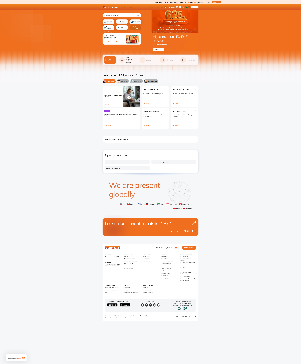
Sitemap (127, 317)
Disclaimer (135, 315)
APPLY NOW (216, 2)
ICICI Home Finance (185, 276)
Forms (106, 292)
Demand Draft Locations (111, 290)
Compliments (127, 287)
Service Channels (165, 273)
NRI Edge (126, 270)
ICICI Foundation (184, 256)
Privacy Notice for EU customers (114, 317)
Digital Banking (165, 275)
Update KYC (145, 287)
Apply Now (108, 41)
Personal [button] (122, 7)
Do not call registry (125, 315)
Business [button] (132, 7)
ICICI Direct (183, 269)
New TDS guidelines (148, 292)
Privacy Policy (144, 315)
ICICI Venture (183, 267)
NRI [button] (128, 7)
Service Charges (147, 295)
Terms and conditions (148, 290)
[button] (122, 15)
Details (117, 41)
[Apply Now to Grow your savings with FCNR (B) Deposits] (175, 34)
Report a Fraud (146, 258)
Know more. (18, 358)
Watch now (109, 104)
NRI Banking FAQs (128, 268)
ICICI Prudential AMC (185, 265)
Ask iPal (163, 266)
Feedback (126, 290)
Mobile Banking (165, 258)
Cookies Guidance (147, 261)
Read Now (108, 125)
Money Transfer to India (130, 258)
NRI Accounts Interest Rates (130, 266)
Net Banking (164, 256)
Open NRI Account (128, 263)
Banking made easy (166, 270)
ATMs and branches (166, 268)
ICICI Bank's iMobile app (167, 261)
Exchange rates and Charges (131, 261)
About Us (126, 256)
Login (193, 7)
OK (23, 357)
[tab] (109, 81)
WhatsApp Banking (166, 263)
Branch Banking (165, 278)
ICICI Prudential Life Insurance (187, 262)
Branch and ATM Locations (111, 287)
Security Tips (146, 256)
